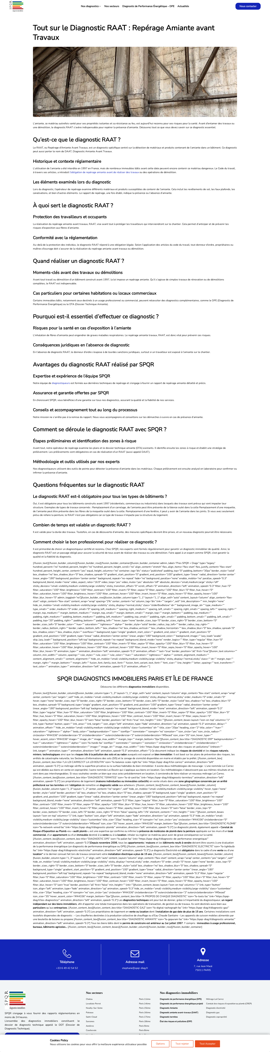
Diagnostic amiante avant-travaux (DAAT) (179, 1012)
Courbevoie (91, 1030)
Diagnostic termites (169, 1017)
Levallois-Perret (93, 1003)
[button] (91, 6)
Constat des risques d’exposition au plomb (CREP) (229, 1003)
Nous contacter (248, 6)
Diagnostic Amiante (169, 1008)
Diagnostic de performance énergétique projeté (181, 1003)
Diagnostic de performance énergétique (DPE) (181, 999)
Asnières (90, 1026)
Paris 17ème (144, 1017)
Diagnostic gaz (213, 1012)
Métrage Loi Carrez (215, 999)
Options (160, 1043)
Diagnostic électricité (215, 1008)
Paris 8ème (144, 1030)
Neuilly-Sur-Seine (94, 1008)
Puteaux (89, 1012)
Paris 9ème (144, 1026)
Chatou (89, 999)
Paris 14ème (144, 1003)
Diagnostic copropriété (216, 1017)
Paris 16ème (144, 1012)
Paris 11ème (144, 999)
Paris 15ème (144, 1008)
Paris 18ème (144, 1021)
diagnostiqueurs (61, 383)
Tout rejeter (182, 1043)
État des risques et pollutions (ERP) (176, 1021)
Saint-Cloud (91, 1017)
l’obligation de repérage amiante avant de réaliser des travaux (104, 172)
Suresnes (90, 1021)
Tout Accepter (207, 1043)
